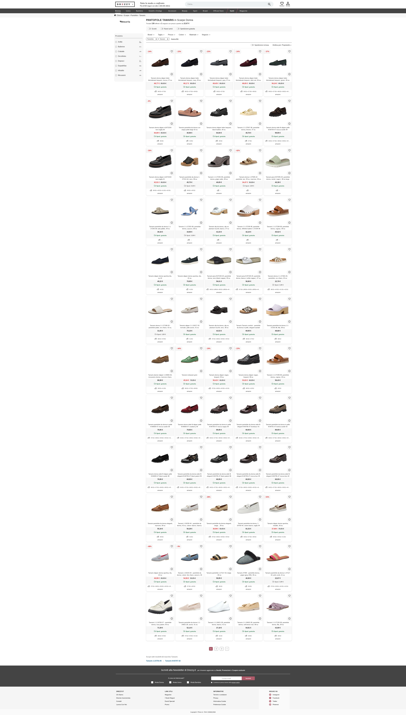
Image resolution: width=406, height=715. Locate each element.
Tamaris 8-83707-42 (173, 661)
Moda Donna (159, 682)
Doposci (121, 61)
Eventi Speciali (170, 701)
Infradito (121, 70)
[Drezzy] (127, 4)
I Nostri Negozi (170, 698)
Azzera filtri (174, 39)
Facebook (276, 698)
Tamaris (162, 39)
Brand (205, 11)
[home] (115, 15)
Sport (195, 11)
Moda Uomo (177, 682)
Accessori (172, 11)
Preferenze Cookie (219, 704)
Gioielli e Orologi (155, 11)
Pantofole (150, 39)
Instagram (276, 695)
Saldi (232, 11)
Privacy (215, 698)
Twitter (275, 701)
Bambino (139, 11)
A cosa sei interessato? (176, 678)
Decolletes (122, 56)
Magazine (243, 11)
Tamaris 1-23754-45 (154, 661)
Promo (167, 704)
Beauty (184, 11)
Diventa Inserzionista (123, 698)
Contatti (118, 701)
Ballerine (121, 47)
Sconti (154, 29)
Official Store (218, 11)
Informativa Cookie (219, 701)
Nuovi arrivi (168, 29)
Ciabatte (121, 51)
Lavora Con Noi (121, 704)
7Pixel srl (200, 712)
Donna (118, 11)
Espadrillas (122, 66)
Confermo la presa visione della (226, 682)
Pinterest (276, 704)
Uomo (128, 11)
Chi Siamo (119, 695)
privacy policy (236, 682)
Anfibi (120, 42)
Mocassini (122, 75)
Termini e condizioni (220, 695)
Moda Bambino (196, 682)
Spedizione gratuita (187, 29)
